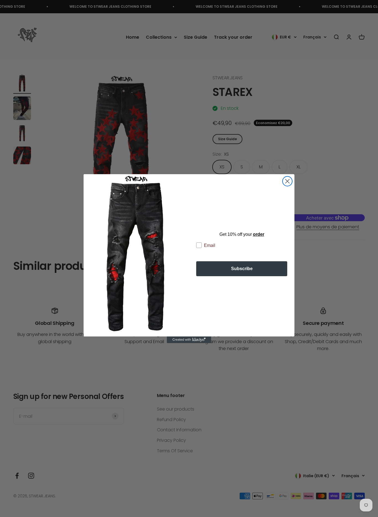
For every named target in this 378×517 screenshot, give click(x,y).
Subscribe (242, 268)
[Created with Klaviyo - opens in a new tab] (189, 339)
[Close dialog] (287, 181)
